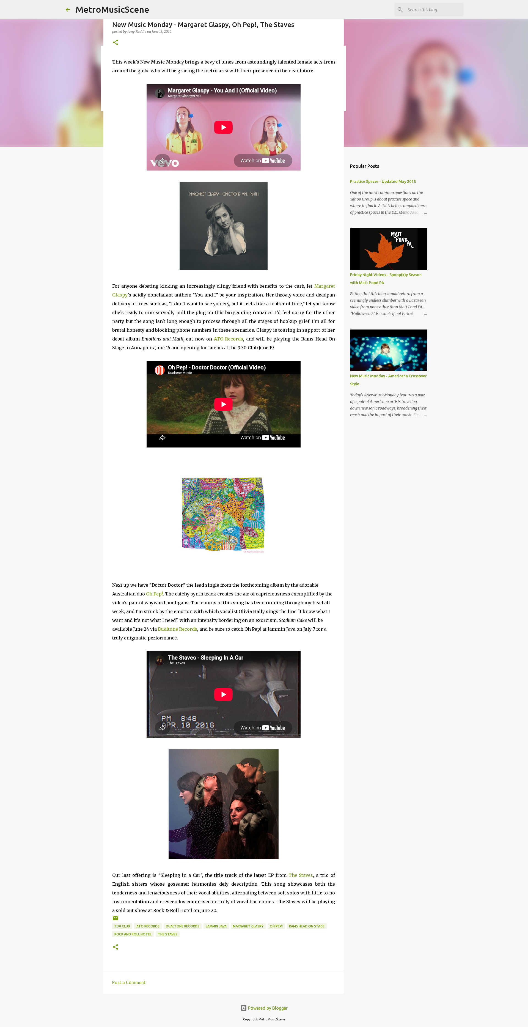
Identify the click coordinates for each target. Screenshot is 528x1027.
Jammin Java (216, 926)
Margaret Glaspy (248, 926)
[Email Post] (115, 920)
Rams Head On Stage (306, 926)
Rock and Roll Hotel (133, 934)
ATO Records (228, 339)
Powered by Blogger (267, 1008)
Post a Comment (128, 982)
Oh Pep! (154, 594)
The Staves (300, 875)
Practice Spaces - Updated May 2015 (383, 181)
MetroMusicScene (112, 9)
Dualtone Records (177, 629)
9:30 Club (122, 926)
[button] (115, 42)
